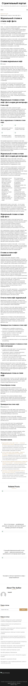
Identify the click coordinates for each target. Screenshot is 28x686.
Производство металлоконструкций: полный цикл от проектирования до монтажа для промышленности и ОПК (13, 637)
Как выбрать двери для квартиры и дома (10, 649)
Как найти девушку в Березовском (9, 652)
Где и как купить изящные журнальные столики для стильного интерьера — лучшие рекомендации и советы (14, 463)
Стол (6, 13)
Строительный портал (14, 3)
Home (2, 13)
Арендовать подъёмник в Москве (8, 659)
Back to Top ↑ (14, 684)
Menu (2, 9)
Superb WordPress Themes (14, 683)
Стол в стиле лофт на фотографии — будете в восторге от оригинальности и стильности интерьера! (13, 454)
